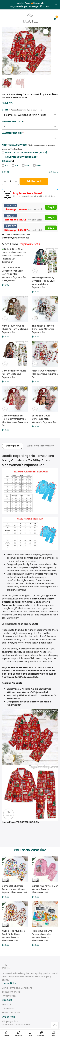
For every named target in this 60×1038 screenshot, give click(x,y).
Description (12, 445)
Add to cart (33, 181)
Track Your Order (11, 1012)
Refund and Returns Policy (16, 1024)
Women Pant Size (13, 133)
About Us (6, 1004)
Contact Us (8, 1008)
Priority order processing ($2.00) (26, 152)
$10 (27, 165)
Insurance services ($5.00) (21, 156)
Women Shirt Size (13, 121)
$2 (6, 165)
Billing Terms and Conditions (17, 987)
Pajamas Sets (21, 237)
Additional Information (40, 445)
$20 (38, 165)
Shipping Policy (10, 1021)
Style (6, 109)
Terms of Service (11, 991)
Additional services (14, 144)
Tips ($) (7, 161)
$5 (16, 165)
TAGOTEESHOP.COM (27, 822)
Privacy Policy (9, 995)
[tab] (12, 446)
